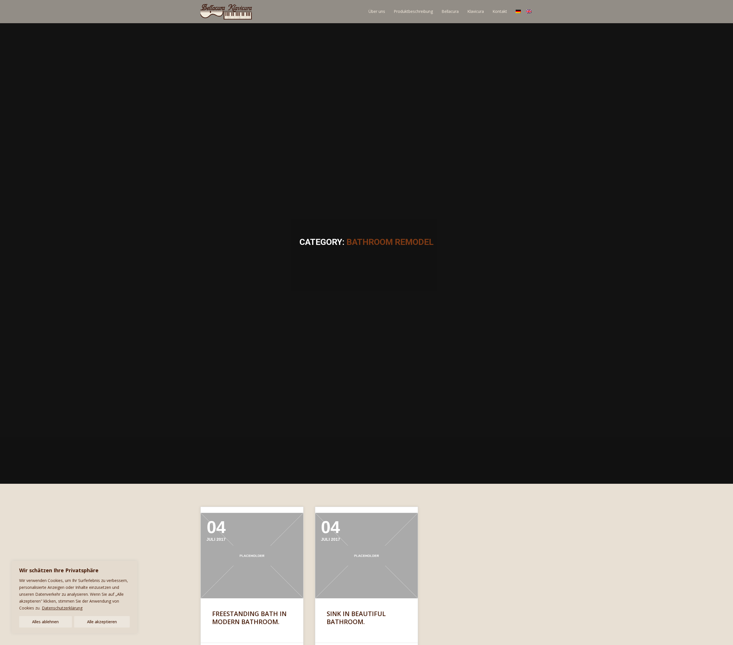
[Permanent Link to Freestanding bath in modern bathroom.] (252, 555)
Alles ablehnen (45, 621)
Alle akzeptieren (102, 621)
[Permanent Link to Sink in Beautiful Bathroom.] (366, 555)
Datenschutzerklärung (62, 608)
